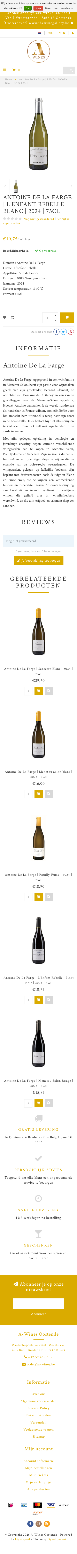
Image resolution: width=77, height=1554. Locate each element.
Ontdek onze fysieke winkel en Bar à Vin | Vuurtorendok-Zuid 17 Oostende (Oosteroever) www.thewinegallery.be (38, 18)
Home (8, 79)
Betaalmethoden (38, 1415)
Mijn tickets (38, 1475)
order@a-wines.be (41, 1364)
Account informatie (38, 1461)
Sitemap (38, 1436)
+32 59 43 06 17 (40, 1357)
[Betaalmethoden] (11, 1505)
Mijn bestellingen (38, 1468)
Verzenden (38, 1422)
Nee (38, 8)
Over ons (39, 1394)
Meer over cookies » (59, 8)
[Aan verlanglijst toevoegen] (5, 318)
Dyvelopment (57, 1539)
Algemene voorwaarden (39, 1401)
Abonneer (38, 1314)
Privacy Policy (38, 1408)
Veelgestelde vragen (38, 1429)
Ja (27, 8)
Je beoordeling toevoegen (40, 560)
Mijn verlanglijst (38, 1482)
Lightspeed (22, 1539)
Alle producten (38, 1489)
